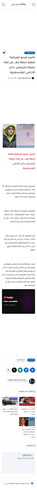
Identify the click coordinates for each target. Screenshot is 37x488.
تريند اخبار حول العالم (24, 78)
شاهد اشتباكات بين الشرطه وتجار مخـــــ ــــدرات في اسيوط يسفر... (28, 433)
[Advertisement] (18, 31)
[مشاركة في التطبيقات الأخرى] (8, 370)
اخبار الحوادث (30, 52)
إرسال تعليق (27, 455)
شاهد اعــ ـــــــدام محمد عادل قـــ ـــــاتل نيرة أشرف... (28, 411)
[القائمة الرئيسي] (33, 4)
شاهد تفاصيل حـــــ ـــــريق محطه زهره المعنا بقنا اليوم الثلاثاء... (10, 411)
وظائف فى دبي (18, 4)
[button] (26, 370)
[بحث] (3, 4)
